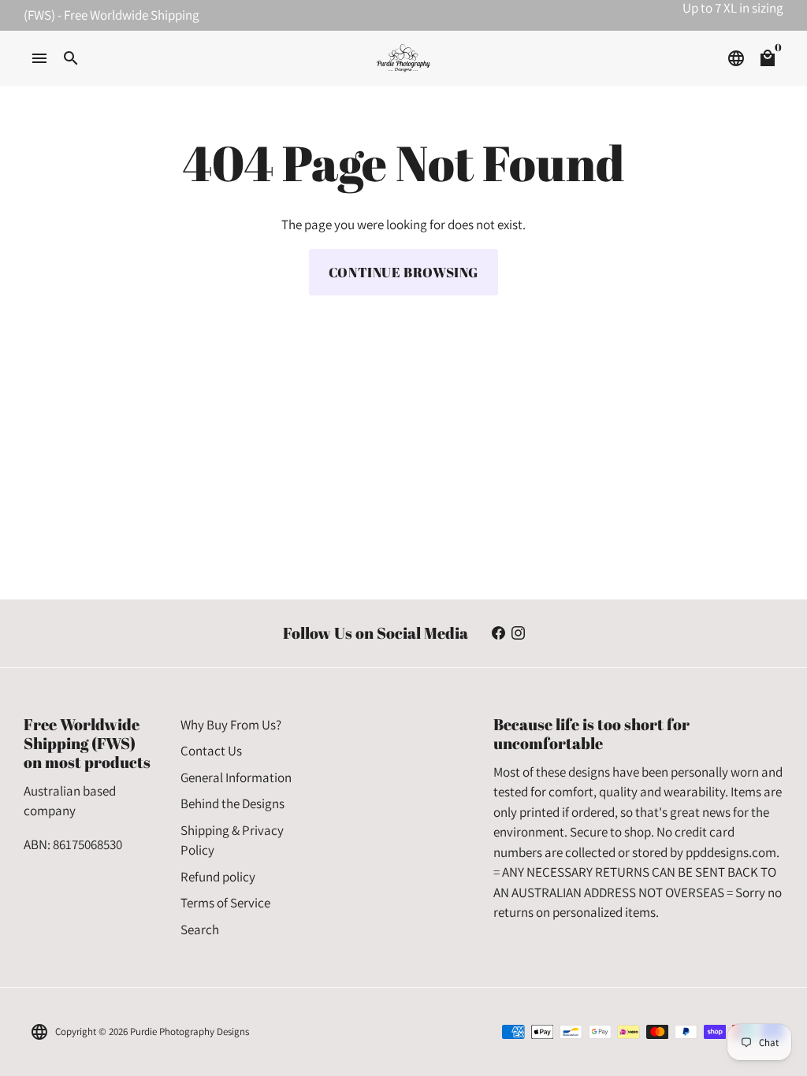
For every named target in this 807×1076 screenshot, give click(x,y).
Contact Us (211, 750)
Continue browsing (403, 272)
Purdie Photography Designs (189, 1031)
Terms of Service (225, 902)
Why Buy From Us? (230, 724)
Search (199, 929)
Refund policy (217, 876)
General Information (236, 777)
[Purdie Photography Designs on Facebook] (498, 632)
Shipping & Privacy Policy (232, 840)
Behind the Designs (232, 803)
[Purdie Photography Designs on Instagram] (518, 632)
